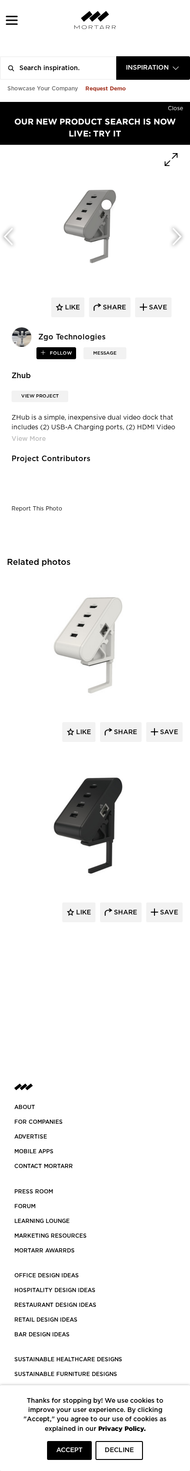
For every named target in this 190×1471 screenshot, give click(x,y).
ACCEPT (69, 1450)
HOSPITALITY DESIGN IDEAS (54, 1290)
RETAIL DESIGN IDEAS (45, 1320)
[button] (12, 20)
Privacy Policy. (122, 1428)
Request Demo (105, 88)
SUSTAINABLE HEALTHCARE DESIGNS (68, 1359)
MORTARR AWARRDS (44, 1250)
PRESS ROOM (33, 1191)
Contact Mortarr (43, 1166)
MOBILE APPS (33, 1151)
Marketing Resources (50, 1236)
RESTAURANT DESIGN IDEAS (55, 1305)
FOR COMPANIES (38, 1122)
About (24, 1107)
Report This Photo (37, 508)
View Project (40, 396)
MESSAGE (105, 353)
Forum (25, 1206)
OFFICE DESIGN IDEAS (46, 1275)
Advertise (30, 1136)
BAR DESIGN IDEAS (42, 1334)
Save (168, 732)
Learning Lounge (42, 1221)
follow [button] (60, 353)
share (113, 307)
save (157, 307)
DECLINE (119, 1450)
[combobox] (153, 68)
